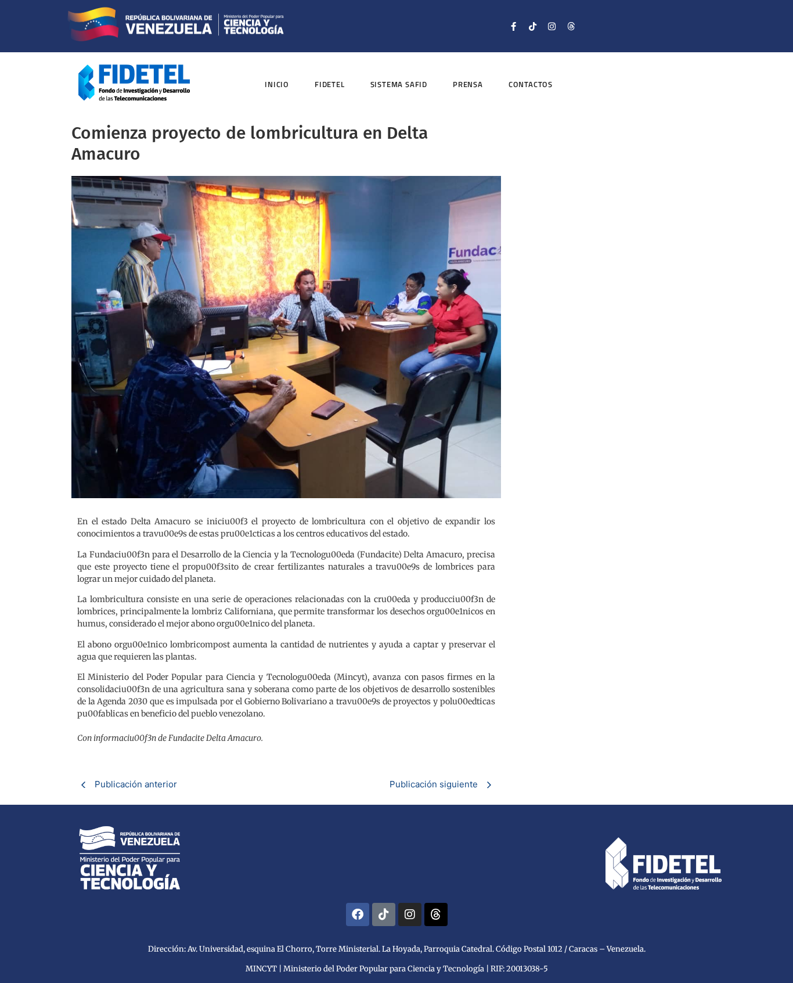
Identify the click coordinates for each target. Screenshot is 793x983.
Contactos (531, 84)
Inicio (277, 84)
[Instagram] (552, 26)
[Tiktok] (533, 26)
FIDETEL (330, 84)
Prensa (468, 84)
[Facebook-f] (514, 26)
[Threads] (571, 26)
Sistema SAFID (398, 84)
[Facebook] (357, 914)
